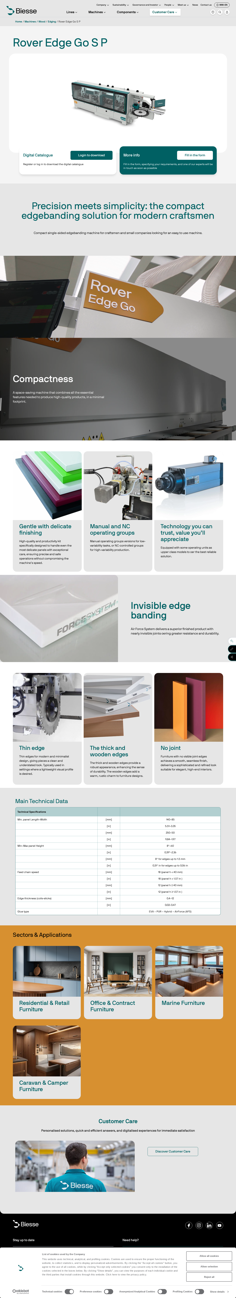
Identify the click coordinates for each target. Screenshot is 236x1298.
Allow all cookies (209, 1256)
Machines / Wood (35, 21)
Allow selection (209, 1266)
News (195, 5)
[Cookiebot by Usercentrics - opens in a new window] (21, 1291)
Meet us (182, 5)
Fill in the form (195, 155)
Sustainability (119, 5)
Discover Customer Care (172, 1151)
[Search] (220, 12)
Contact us (206, 5)
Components (126, 12)
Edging (52, 21)
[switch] (108, 1291)
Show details (217, 1291)
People (167, 5)
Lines (70, 12)
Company (101, 5)
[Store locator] (212, 12)
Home (18, 21)
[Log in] (227, 12)
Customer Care (163, 12)
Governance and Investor (145, 5)
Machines (95, 12)
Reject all (209, 1277)
